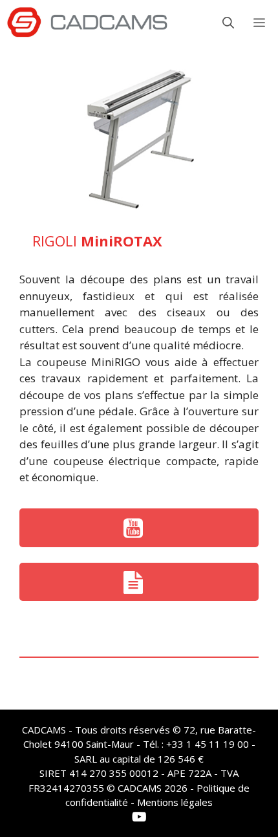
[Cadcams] (87, 22)
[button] (228, 23)
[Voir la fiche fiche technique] (139, 582)
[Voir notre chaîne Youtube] (139, 527)
